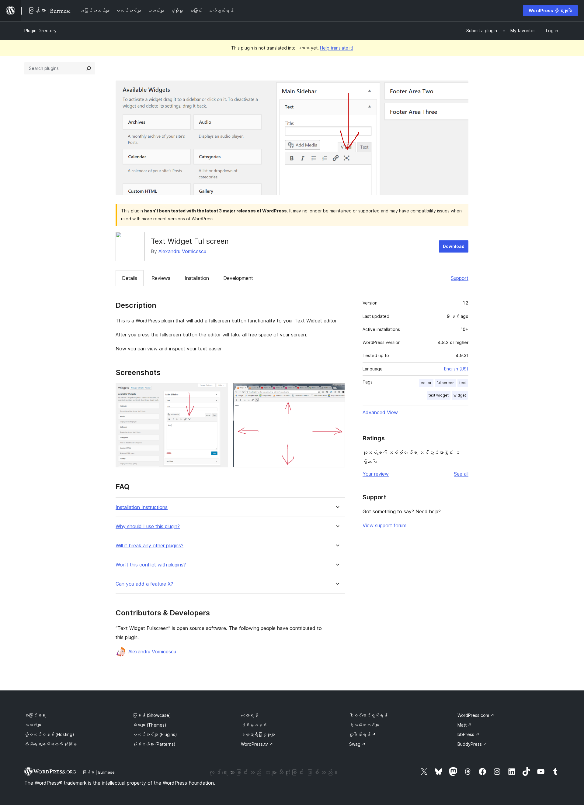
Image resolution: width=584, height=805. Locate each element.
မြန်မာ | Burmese (98, 772)
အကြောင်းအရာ (35, 715)
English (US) (456, 368)
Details (129, 278)
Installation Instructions (142, 507)
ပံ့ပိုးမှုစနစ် (253, 725)
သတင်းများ (32, 725)
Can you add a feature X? (144, 584)
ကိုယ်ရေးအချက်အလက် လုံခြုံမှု (50, 744)
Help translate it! (336, 47)
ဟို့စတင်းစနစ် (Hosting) (49, 734)
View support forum (384, 525)
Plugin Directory (40, 30)
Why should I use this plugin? (148, 526)
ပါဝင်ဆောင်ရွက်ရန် (368, 715)
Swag (357, 744)
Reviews (160, 278)
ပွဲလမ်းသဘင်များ (364, 725)
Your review (376, 474)
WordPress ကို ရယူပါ (550, 10)
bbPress (468, 734)
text (462, 382)
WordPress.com (475, 715)
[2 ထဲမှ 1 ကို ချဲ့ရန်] (220, 391)
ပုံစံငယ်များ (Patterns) (154, 744)
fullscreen (445, 382)
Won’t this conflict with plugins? (151, 565)
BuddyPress (472, 744)
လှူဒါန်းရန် (362, 734)
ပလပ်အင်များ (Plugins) (155, 734)
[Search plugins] (89, 68)
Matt (464, 725)
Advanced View (380, 412)
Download (453, 246)
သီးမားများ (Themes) (149, 725)
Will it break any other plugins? (149, 546)
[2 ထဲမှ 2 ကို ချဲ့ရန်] (337, 391)
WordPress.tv (257, 744)
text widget (439, 395)
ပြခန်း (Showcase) (152, 715)
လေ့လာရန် (249, 715)
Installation (197, 278)
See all (461, 474)
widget (460, 395)
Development (238, 278)
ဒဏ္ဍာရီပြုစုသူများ (258, 734)
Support (459, 278)
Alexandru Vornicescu (182, 251)
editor (426, 382)
